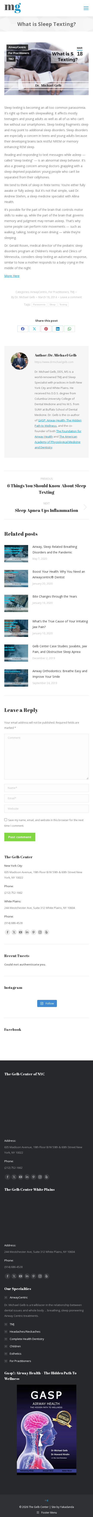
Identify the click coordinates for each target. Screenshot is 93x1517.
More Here (11, 276)
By (23, 297)
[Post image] (16, 553)
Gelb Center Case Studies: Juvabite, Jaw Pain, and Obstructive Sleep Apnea (59, 649)
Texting (63, 304)
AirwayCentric (17, 47)
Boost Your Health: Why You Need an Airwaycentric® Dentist (58, 574)
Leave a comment (71, 297)
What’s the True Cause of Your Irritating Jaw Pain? (60, 624)
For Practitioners (18, 53)
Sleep (53, 304)
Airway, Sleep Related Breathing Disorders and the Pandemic (54, 549)
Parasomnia (39, 304)
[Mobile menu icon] (86, 8)
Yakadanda (67, 1507)
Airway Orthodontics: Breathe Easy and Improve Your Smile (59, 674)
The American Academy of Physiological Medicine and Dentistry (57, 442)
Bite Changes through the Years (54, 596)
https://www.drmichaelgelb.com (54, 362)
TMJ (11, 59)
